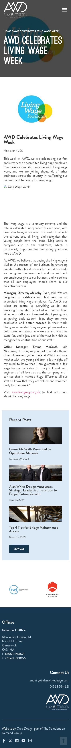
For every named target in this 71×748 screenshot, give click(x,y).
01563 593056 (15, 658)
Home (7, 31)
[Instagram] (30, 741)
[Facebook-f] (4, 741)
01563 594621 (15, 654)
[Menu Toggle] (64, 9)
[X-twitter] (10, 741)
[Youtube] (23, 741)
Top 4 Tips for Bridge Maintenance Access (33, 529)
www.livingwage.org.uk (26, 392)
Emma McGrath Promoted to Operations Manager (30, 451)
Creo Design (25, 728)
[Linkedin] (17, 741)
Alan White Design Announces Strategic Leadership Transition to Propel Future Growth (33, 490)
